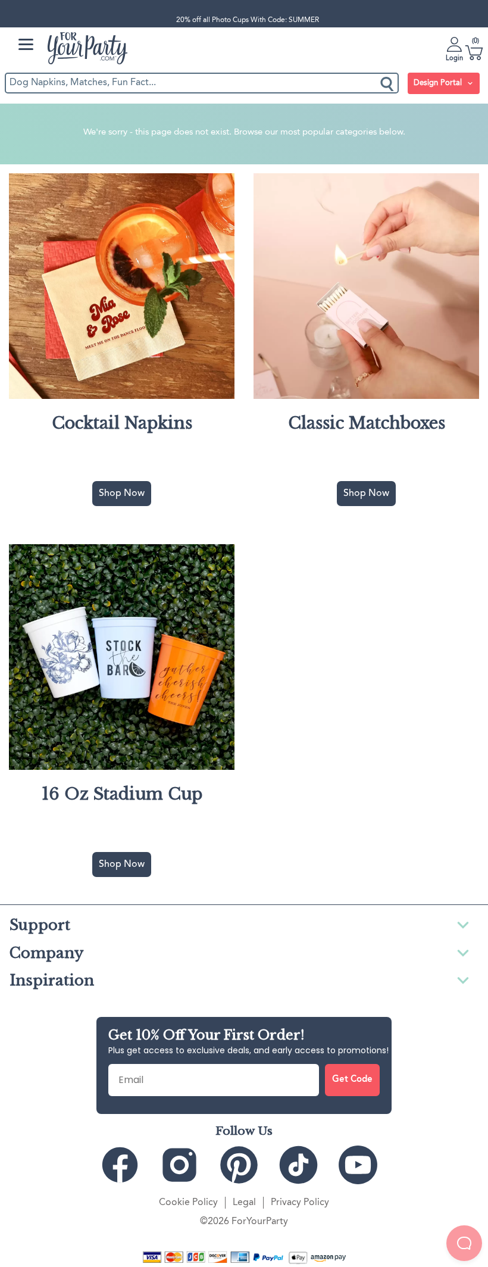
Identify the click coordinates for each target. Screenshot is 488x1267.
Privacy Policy (300, 1202)
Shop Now (122, 493)
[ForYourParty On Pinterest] (244, 1165)
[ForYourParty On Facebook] (125, 1165)
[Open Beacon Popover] (464, 1243)
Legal (244, 1202)
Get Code (352, 1079)
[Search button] (388, 83)
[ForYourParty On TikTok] (303, 1165)
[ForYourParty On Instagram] (184, 1165)
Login (454, 58)
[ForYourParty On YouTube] (363, 1165)
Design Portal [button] (439, 83)
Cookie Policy (188, 1202)
